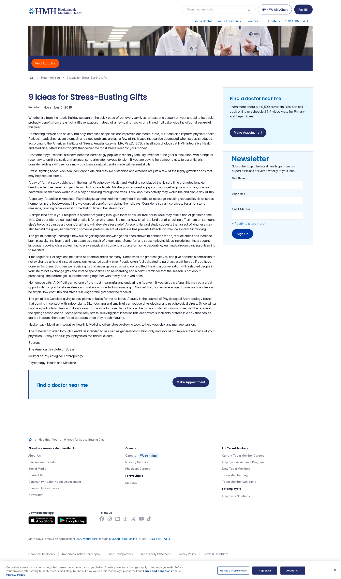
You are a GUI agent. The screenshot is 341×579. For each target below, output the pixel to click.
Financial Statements (41, 554)
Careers (130, 455)
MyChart (114, 538)
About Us (34, 455)
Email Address (241, 209)
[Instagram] (109, 518)
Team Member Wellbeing (239, 481)
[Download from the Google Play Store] (72, 520)
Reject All (265, 570)
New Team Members (236, 468)
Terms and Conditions (157, 571)
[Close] (334, 570)
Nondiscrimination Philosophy (81, 554)
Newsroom (35, 494)
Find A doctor (45, 63)
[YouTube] (141, 518)
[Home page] (31, 77)
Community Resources (43, 488)
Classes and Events (42, 462)
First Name (238, 178)
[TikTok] (149, 518)
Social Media (37, 468)
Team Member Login (236, 475)
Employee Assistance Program (243, 462)
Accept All (292, 570)
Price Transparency (120, 554)
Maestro (131, 483)
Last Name (238, 193)
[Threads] (125, 518)
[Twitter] (133, 518)
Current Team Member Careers (243, 455)
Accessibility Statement (155, 554)
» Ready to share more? (249, 224)
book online (129, 538)
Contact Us (36, 475)
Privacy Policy (187, 554)
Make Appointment (191, 382)
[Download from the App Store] (41, 520)
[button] (202, 21)
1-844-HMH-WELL (158, 538)
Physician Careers (137, 468)
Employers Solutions (236, 496)
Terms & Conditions (216, 554)
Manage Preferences (233, 570)
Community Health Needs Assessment (54, 481)
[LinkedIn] (117, 518)
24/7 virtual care (87, 538)
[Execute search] (252, 9)
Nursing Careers (136, 462)
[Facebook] (101, 518)
